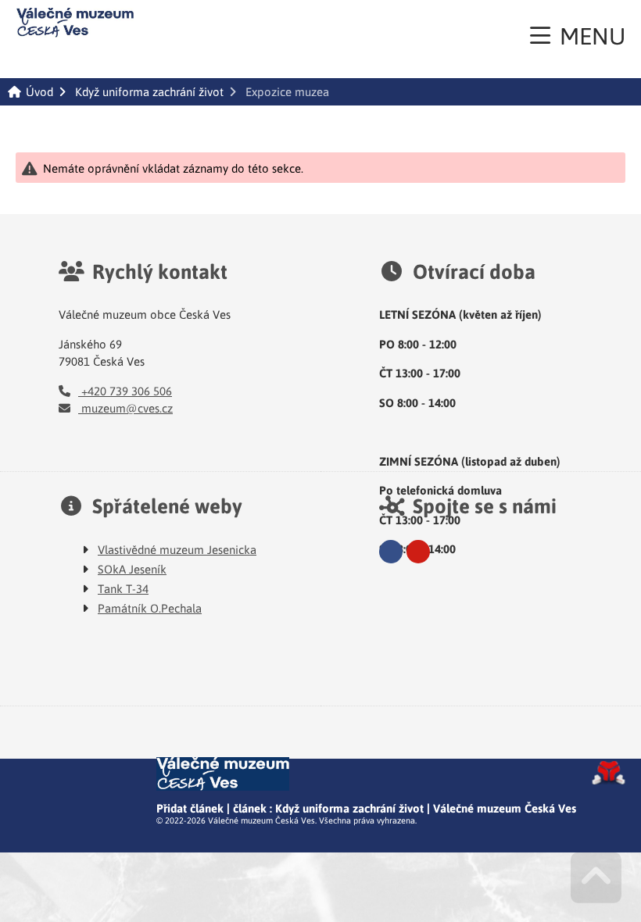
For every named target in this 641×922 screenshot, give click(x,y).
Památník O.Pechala (150, 608)
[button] (577, 35)
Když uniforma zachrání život (149, 92)
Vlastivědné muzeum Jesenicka (177, 549)
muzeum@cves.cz (125, 408)
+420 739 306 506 (125, 390)
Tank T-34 (123, 588)
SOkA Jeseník (132, 569)
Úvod (75, 23)
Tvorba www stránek (608, 772)
